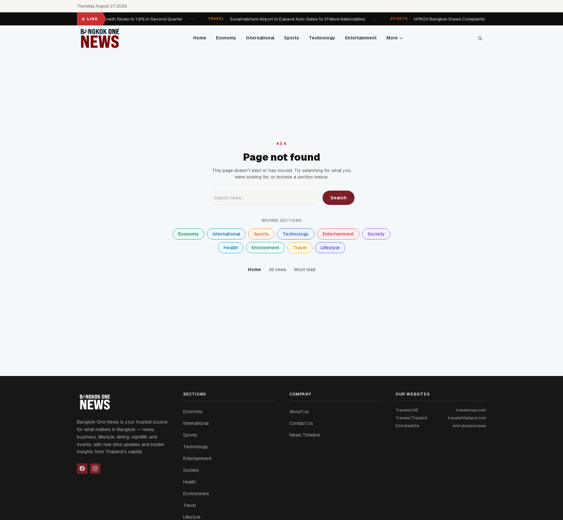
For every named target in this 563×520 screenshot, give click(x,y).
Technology (322, 38)
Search (338, 198)
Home (199, 38)
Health (231, 248)
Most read (304, 269)
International (260, 38)
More (392, 38)
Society (376, 234)
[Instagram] (95, 468)
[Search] (480, 38)
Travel (300, 248)
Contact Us (301, 423)
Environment (265, 248)
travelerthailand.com (467, 418)
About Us (299, 411)
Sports (291, 38)
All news (277, 269)
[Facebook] (82, 468)
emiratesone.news (469, 425)
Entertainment (361, 38)
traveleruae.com (471, 410)
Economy (226, 38)
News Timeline (304, 435)
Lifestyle (330, 248)
